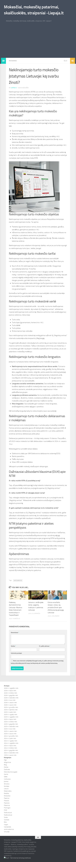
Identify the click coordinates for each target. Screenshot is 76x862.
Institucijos (7, 779)
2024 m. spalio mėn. (10, 738)
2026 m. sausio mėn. (10, 705)
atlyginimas (7, 762)
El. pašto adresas (44, 646)
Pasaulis (6, 801)
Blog (5, 765)
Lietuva (6, 789)
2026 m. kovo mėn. (10, 700)
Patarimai (13, 61)
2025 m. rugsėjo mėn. (10, 714)
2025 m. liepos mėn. (10, 719)
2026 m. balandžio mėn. (11, 698)
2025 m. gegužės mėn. (11, 724)
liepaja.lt (14, 88)
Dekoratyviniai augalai (10, 772)
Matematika (7, 791)
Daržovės (7, 769)
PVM (5, 810)
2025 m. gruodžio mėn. (11, 707)
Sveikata (6, 820)
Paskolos (7, 803)
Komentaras (15, 632)
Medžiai (6, 793)
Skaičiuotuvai (8, 815)
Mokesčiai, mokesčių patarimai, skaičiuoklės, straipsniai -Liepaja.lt (34, 9)
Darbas (6, 767)
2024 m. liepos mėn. (10, 746)
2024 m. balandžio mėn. (11, 753)
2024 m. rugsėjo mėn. (10, 741)
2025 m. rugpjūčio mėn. (11, 717)
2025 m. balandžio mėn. (11, 726)
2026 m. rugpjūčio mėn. (11, 688)
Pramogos (7, 808)
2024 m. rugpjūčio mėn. (11, 743)
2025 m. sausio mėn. (10, 734)
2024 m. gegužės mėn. (11, 750)
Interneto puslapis (16, 653)
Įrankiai (6, 781)
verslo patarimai (18, 580)
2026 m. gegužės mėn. (11, 695)
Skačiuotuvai (8, 812)
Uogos (6, 824)
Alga (5, 760)
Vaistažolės (7, 827)
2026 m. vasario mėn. (10, 702)
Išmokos (6, 784)
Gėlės (5, 777)
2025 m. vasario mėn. (10, 731)
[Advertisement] (38, 43)
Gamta (6, 774)
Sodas (6, 817)
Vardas (13, 646)
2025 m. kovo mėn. (10, 729)
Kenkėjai (6, 786)
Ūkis (5, 822)
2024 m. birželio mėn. (10, 748)
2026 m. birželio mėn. (10, 693)
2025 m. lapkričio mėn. (11, 710)
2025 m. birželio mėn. (10, 722)
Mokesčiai (7, 796)
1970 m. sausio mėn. (10, 755)
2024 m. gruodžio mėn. (11, 736)
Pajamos (6, 798)
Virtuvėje (7, 832)
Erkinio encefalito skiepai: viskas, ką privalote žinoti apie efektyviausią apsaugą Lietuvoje (56, 607)
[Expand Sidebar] (3, 61)
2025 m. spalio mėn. (10, 712)
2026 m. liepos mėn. (10, 690)
